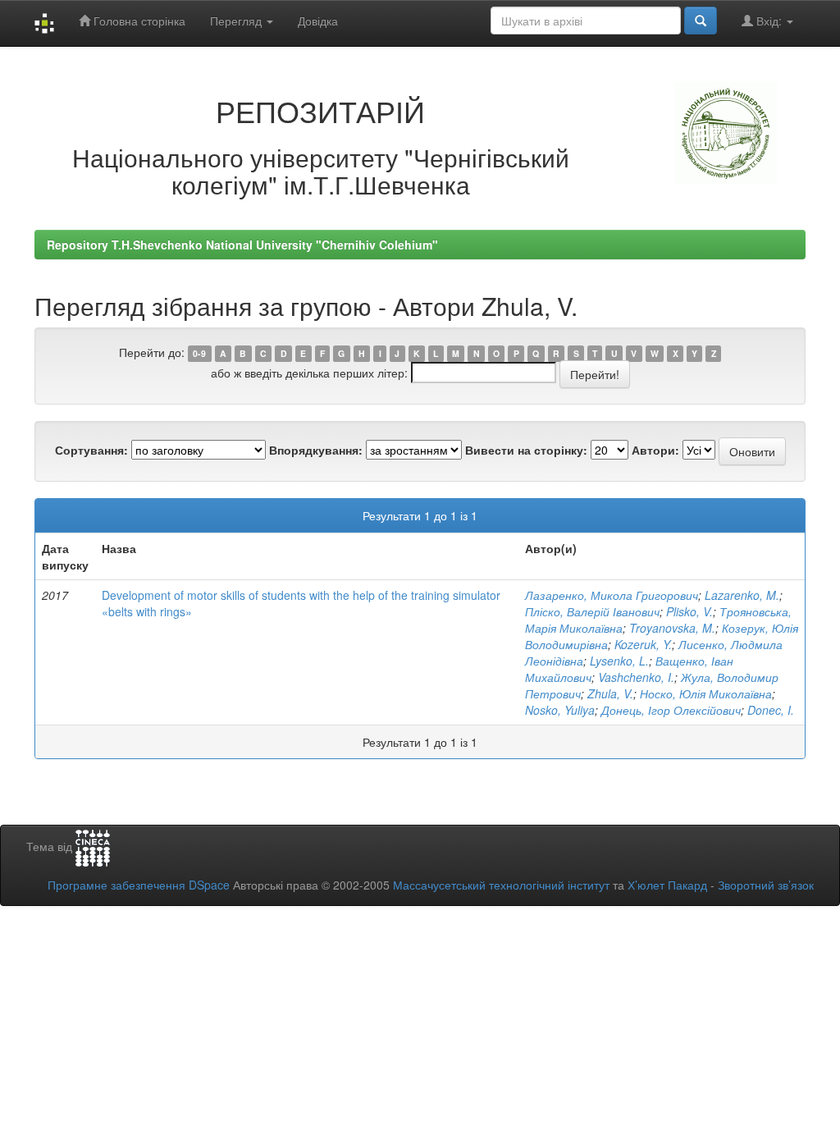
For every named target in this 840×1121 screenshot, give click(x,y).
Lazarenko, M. (742, 595)
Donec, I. (770, 710)
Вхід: (769, 20)
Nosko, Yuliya (560, 710)
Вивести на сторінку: (526, 450)
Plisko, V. (689, 611)
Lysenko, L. (619, 660)
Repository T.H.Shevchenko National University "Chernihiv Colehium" (242, 244)
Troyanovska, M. (672, 628)
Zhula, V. (610, 693)
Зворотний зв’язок (766, 884)
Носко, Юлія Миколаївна (706, 693)
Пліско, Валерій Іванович (592, 611)
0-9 (199, 353)
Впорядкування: (316, 450)
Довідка (318, 20)
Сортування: (91, 450)
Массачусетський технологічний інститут (501, 884)
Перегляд (237, 20)
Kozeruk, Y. (643, 644)
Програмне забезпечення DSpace (139, 884)
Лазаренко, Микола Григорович (611, 595)
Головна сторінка (137, 20)
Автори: (655, 450)
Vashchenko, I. (636, 677)
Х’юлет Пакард (667, 884)
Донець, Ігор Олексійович (671, 710)
